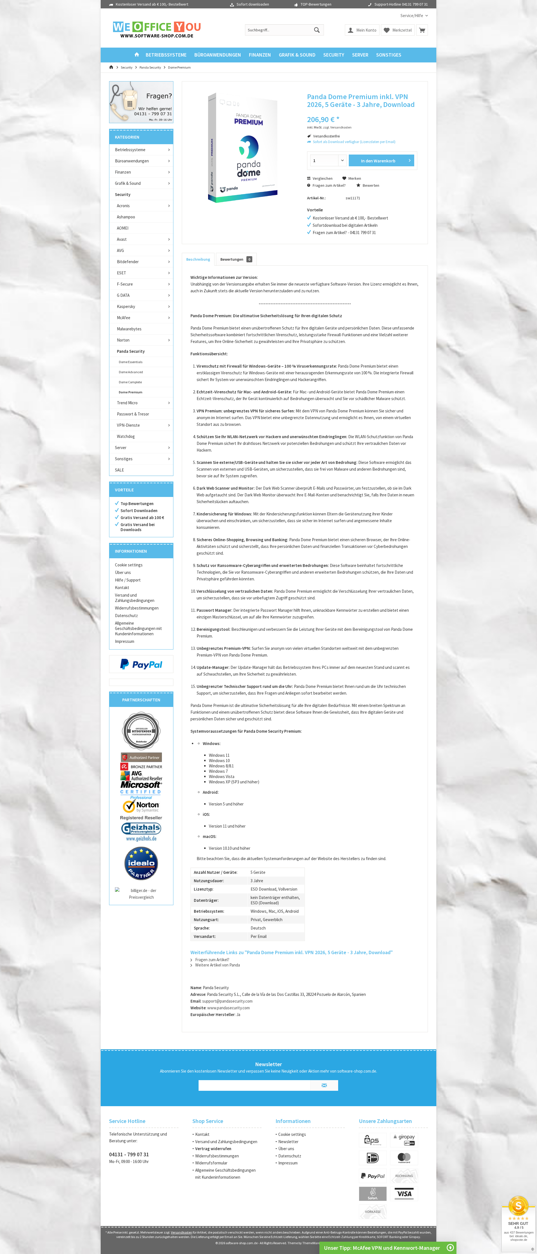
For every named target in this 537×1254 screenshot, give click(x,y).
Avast (122, 239)
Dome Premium (130, 392)
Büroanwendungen (132, 161)
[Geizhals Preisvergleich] (141, 831)
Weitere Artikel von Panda (217, 965)
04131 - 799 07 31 (129, 1154)
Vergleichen (322, 178)
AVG (120, 250)
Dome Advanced (131, 372)
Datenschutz (126, 615)
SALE (119, 470)
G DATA (123, 295)
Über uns (123, 572)
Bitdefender (128, 261)
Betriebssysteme (130, 149)
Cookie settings (129, 565)
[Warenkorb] (422, 30)
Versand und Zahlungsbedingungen (134, 597)
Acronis (123, 205)
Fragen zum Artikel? (329, 185)
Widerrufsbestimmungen (137, 608)
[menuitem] (412, 15)
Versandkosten (181, 1232)
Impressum (124, 641)
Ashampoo (126, 216)
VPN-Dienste (128, 425)
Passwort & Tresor (133, 414)
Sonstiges (124, 458)
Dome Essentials (130, 362)
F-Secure (125, 284)
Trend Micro (127, 402)
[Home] (137, 55)
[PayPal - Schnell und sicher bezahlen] (141, 664)
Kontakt (122, 587)
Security (122, 194)
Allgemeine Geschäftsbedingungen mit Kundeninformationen (138, 628)
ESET (121, 272)
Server (120, 447)
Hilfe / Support (128, 580)
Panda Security (131, 351)
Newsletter (288, 1141)
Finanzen (123, 172)
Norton (123, 340)
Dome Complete (130, 382)
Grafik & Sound (128, 183)
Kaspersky (126, 306)
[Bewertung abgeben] (362, 112)
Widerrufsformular (211, 1163)
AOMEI (122, 228)
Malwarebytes (129, 328)
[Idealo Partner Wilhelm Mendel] (141, 863)
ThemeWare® (312, 1243)
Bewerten (370, 185)
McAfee (123, 317)
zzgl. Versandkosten (337, 127)
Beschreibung (198, 259)
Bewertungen (235, 259)
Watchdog (126, 436)
